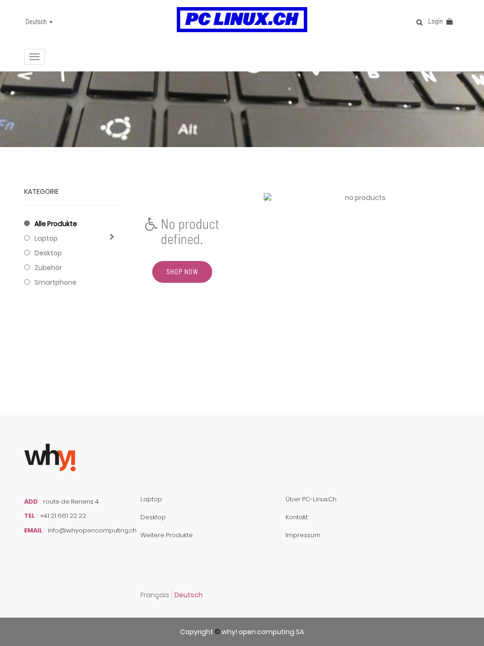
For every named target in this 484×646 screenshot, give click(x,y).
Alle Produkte (56, 223)
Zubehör (48, 267)
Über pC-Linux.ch (311, 499)
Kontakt (296, 517)
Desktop (48, 253)
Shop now (182, 272)
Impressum (302, 535)
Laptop (46, 238)
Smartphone (56, 282)
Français (154, 595)
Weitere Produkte (166, 535)
